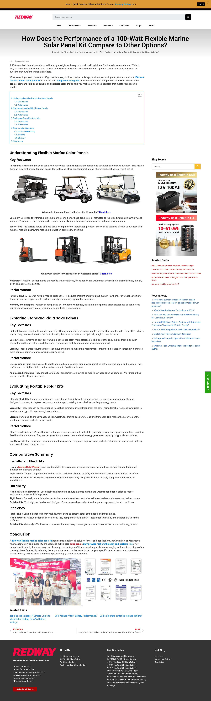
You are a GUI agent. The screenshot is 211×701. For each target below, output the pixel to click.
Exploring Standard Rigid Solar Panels (30, 108)
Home (55, 52)
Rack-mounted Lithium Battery (73, 665)
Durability (21, 135)
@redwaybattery (26, 681)
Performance (23, 105)
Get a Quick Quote (25, 689)
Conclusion (18, 141)
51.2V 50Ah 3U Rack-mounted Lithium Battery (126, 677)
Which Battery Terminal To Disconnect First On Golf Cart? (176, 273)
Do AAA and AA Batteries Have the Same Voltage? (173, 265)
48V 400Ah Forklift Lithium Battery (121, 662)
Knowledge (159, 662)
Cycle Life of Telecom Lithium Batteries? (172, 334)
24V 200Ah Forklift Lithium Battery (121, 659)
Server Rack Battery (163, 659)
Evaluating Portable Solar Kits (26, 118)
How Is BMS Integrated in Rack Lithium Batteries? (176, 329)
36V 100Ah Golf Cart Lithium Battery (122, 671)
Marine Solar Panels (28, 467)
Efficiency (22, 138)
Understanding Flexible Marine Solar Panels (33, 98)
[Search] (198, 166)
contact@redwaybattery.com (32, 672)
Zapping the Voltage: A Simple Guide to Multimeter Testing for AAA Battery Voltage (30, 619)
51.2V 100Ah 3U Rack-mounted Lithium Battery (126, 679)
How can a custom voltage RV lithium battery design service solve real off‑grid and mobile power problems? (175, 303)
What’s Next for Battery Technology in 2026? (174, 310)
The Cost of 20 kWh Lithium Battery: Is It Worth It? (173, 269)
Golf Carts (159, 656)
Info (61, 52)
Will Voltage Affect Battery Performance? (76, 615)
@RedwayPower (28, 678)
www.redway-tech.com (31, 675)
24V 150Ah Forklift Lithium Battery (121, 656)
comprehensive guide (68, 80)
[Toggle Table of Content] (138, 94)
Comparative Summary (23, 128)
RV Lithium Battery (68, 662)
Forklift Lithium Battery (69, 656)
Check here (106, 274)
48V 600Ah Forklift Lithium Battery (121, 665)
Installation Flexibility (26, 131)
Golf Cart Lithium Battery (70, 659)
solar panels (76, 544)
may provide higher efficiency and (108, 544)
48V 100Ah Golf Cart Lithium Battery (122, 674)
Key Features (23, 102)
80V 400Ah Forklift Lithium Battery (121, 668)
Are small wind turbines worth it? (165, 284)
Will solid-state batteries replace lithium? (121, 615)
